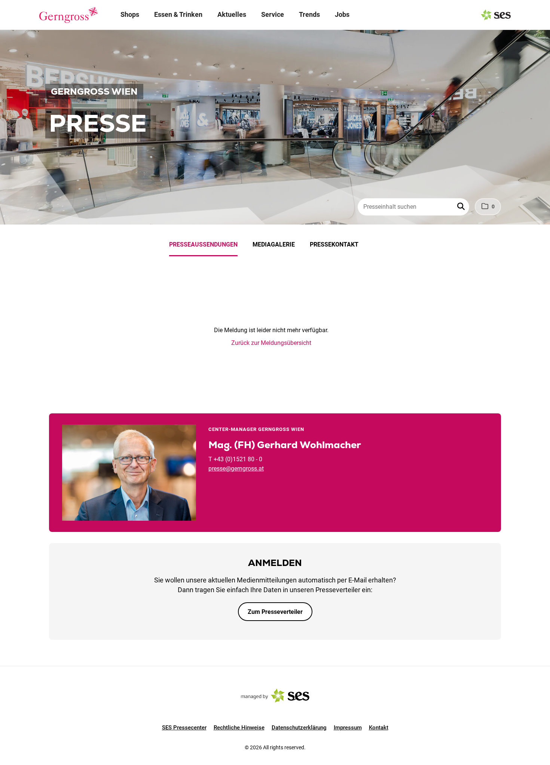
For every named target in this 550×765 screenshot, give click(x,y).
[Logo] (68, 15)
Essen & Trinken (178, 14)
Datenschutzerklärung (299, 727)
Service (272, 14)
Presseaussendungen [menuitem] (203, 244)
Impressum (348, 727)
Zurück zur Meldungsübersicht (271, 342)
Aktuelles (231, 14)
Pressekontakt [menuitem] (334, 244)
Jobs (342, 14)
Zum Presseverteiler (275, 611)
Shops (129, 14)
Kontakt (378, 727)
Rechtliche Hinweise (239, 727)
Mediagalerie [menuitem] (274, 244)
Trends (309, 14)
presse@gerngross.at (236, 468)
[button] (461, 206)
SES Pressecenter (184, 727)
